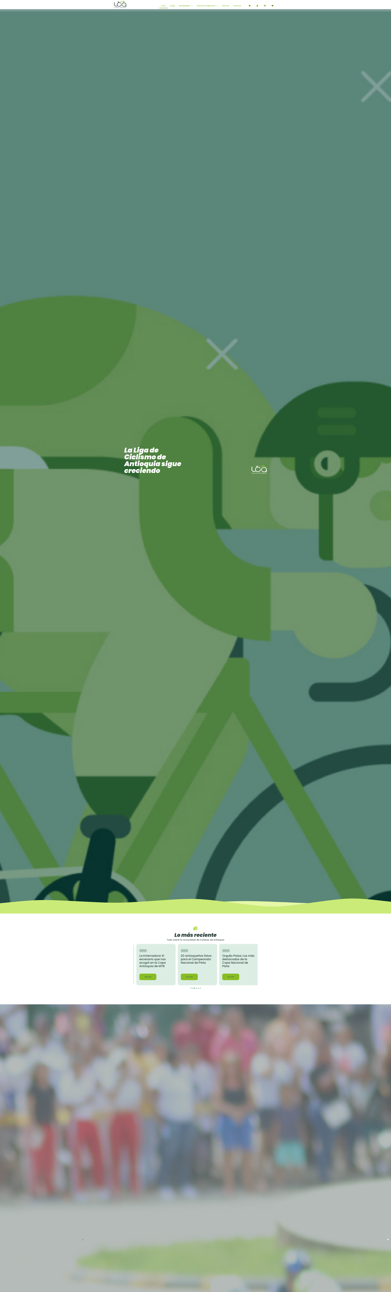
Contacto (237, 6)
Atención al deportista (206, 6)
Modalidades (184, 6)
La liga (172, 6)
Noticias (225, 6)
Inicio (163, 6)
